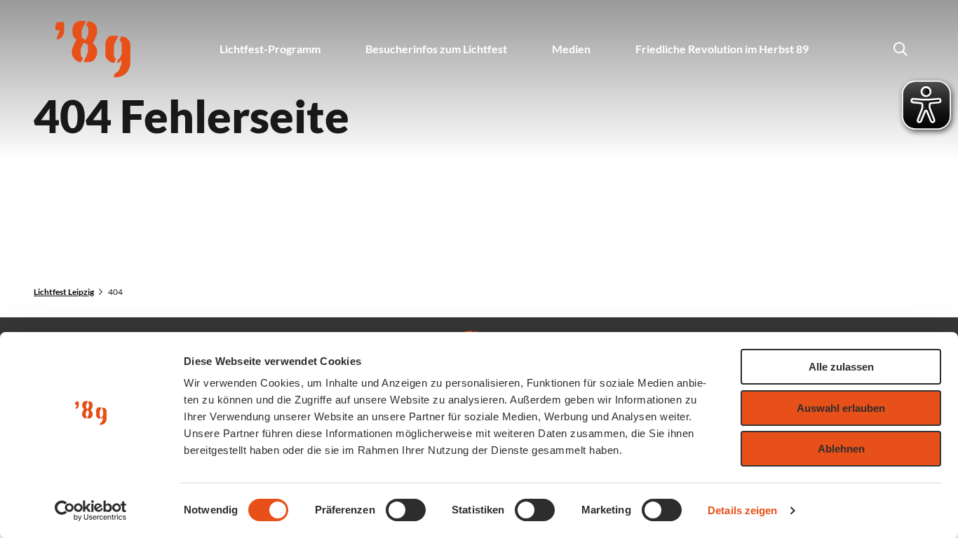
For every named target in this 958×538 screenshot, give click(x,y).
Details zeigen (742, 510)
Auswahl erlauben (841, 408)
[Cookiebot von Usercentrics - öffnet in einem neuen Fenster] (90, 510)
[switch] (406, 510)
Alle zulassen (841, 367)
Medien (571, 48)
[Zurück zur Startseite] (93, 49)
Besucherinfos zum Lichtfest (436, 48)
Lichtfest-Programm (270, 48)
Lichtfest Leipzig (64, 292)
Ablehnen (841, 449)
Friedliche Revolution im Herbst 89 (722, 48)
